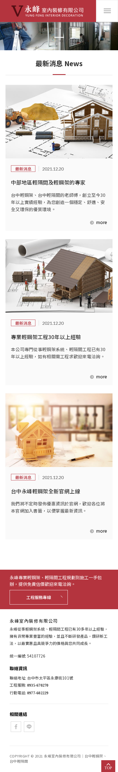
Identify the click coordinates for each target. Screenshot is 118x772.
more (101, 222)
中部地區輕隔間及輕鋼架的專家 (48, 182)
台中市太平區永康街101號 (50, 678)
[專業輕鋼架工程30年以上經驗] (59, 276)
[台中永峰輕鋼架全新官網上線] (59, 430)
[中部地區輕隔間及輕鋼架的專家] (59, 121)
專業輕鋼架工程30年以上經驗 (46, 336)
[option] (59, 36)
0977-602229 (38, 693)
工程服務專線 (38, 597)
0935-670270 (38, 685)
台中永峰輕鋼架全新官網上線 (45, 491)
